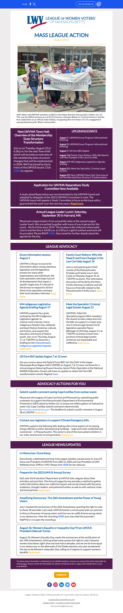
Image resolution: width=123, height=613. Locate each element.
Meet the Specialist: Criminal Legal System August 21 (83, 305)
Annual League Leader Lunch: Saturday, (61, 212)
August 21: (65, 168)
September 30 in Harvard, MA (61, 215)
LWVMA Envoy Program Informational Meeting (83, 145)
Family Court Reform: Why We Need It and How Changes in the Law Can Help (84, 156)
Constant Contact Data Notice (68, 603)
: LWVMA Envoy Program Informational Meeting (83, 138)
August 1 (64, 137)
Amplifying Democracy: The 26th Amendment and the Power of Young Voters (60, 499)
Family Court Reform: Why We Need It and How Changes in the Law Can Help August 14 (84, 258)
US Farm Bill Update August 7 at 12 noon (43, 356)
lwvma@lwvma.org (65, 606)
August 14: (65, 155)
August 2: (64, 144)
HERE (17, 170)
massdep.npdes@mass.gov (36, 409)
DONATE (61, 575)
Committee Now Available (61, 188)
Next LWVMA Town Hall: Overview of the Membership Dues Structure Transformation (33, 137)
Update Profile (49, 603)
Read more (77, 203)
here (55, 374)
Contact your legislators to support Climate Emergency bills (54, 420)
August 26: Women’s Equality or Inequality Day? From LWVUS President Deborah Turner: (56, 529)
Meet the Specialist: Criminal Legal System (82, 169)
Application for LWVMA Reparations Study (61, 185)
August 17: (65, 161)
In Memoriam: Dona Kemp (35, 453)
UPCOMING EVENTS (84, 131)
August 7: (64, 150)
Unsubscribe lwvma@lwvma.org (61, 600)
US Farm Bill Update (79, 150)
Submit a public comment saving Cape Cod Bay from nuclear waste (58, 391)
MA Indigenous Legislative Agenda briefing (82, 162)
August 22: (65, 175)
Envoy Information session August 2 (35, 256)
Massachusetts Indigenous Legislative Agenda (35, 344)
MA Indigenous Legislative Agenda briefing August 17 (35, 305)
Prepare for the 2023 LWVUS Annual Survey (45, 472)
